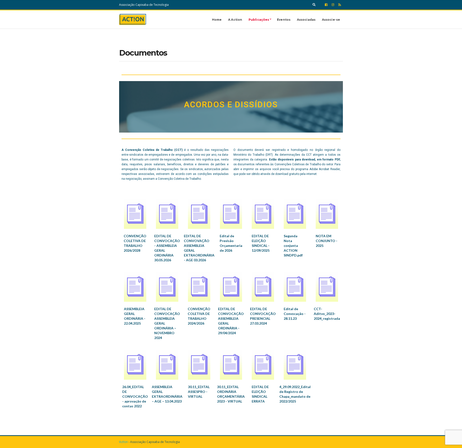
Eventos (283, 19)
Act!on (123, 442)
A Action (235, 19)
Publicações (259, 19)
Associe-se (331, 19)
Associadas (306, 19)
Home (217, 19)
